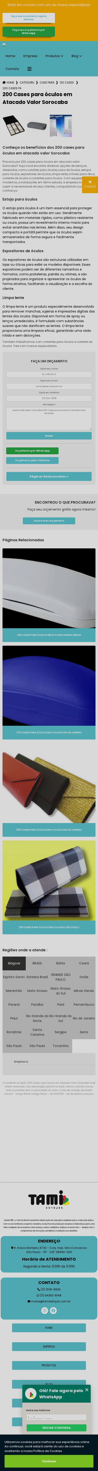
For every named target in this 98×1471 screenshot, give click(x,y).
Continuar (49, 1461)
